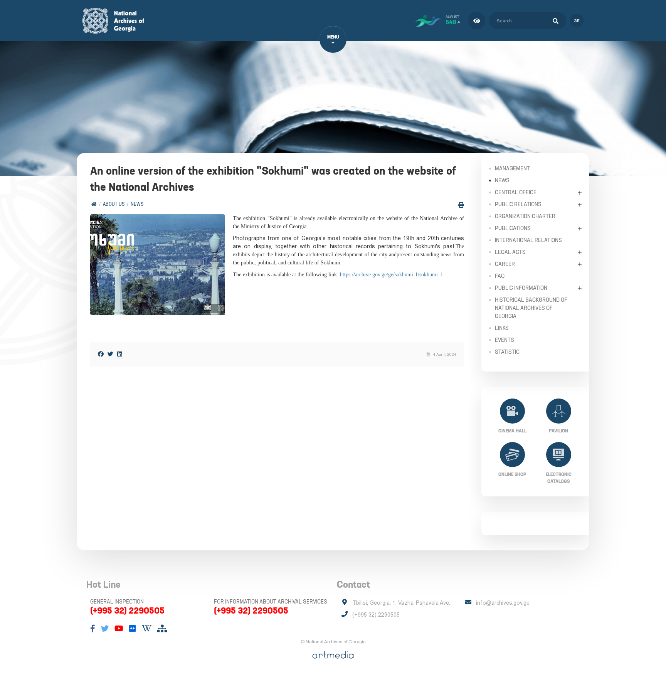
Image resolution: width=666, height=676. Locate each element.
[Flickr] (132, 628)
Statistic (507, 351)
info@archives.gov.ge (503, 603)
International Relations (528, 240)
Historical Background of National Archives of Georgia (531, 308)
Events (504, 339)
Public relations (518, 204)
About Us (113, 204)
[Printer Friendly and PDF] (461, 205)
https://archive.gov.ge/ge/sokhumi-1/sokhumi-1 (391, 274)
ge (577, 20)
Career (505, 264)
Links (502, 328)
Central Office (515, 192)
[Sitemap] (162, 628)
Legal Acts (510, 252)
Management (512, 168)
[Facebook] (101, 354)
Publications (513, 228)
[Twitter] (110, 354)
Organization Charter (525, 216)
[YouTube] (118, 628)
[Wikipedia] (146, 628)
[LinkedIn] (119, 354)
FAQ (500, 275)
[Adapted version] (476, 20)
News (137, 204)
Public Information (521, 287)
